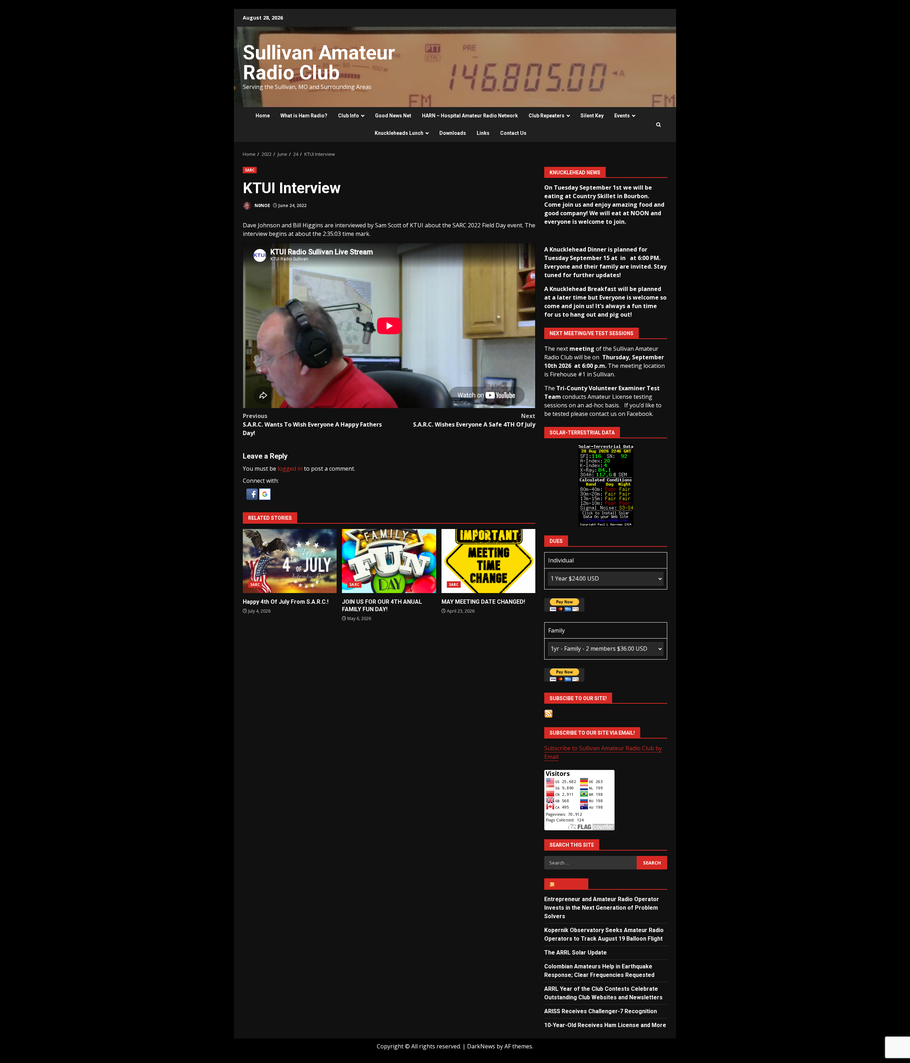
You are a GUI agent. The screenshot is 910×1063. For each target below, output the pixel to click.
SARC (250, 170)
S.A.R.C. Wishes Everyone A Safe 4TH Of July (474, 420)
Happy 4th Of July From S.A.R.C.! (290, 561)
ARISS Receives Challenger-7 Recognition (600, 1011)
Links (483, 133)
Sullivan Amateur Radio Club (319, 62)
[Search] (658, 125)
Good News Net (393, 115)
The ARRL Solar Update (575, 952)
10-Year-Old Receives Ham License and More (605, 1025)
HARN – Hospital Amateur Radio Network (470, 115)
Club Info (348, 115)
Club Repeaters (546, 115)
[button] (252, 493)
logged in (290, 468)
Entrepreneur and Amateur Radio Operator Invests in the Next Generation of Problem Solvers (601, 908)
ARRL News (569, 884)
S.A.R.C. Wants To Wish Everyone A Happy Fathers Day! (312, 424)
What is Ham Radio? (303, 115)
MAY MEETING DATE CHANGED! (488, 561)
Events (622, 115)
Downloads (452, 133)
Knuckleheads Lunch (399, 133)
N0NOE (261, 205)
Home (263, 115)
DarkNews (481, 1046)
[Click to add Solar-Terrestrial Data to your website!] (605, 484)
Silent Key (592, 115)
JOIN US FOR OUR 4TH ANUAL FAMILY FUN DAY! (389, 561)
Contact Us (513, 133)
